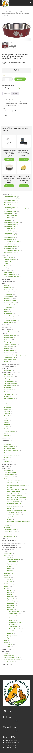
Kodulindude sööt (9, 662)
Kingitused (5, 466)
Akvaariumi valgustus (10, 231)
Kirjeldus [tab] (7, 94)
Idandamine (12, 561)
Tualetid (6, 361)
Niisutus (6, 435)
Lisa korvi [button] (9, 159)
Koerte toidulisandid (10, 300)
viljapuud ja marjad (12, 564)
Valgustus (7, 403)
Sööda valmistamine (10, 259)
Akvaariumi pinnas (9, 237)
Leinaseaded (7, 370)
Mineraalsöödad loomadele (12, 659)
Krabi (5, 418)
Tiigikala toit (10, 599)
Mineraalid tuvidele (14, 512)
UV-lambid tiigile (11, 601)
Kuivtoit (6, 433)
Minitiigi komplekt (14, 631)
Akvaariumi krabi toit (10, 224)
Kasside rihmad (8, 346)
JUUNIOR (9, 508)
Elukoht (6, 429)
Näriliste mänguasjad (10, 385)
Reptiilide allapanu (9, 431)
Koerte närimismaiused (10, 305)
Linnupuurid (7, 470)
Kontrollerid (7, 405)
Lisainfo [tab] (15, 94)
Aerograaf (7, 461)
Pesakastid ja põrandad (13, 514)
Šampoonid (7, 287)
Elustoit (6, 420)
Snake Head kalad (12, 215)
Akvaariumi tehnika (9, 200)
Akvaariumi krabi (9, 205)
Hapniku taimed (13, 613)
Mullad (6, 575)
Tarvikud (6, 266)
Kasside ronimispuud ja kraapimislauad (15, 355)
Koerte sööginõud (15, 12)
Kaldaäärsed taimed (15, 622)
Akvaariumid (7, 220)
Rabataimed (6, 538)
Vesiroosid (12, 616)
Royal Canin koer (9, 272)
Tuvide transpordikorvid (14, 506)
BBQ (5, 640)
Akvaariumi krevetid (10, 196)
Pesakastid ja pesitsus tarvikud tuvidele (18, 521)
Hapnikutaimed (7, 281)
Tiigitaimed (10, 609)
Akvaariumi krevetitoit (13, 198)
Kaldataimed (6, 438)
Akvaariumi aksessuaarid (11, 222)
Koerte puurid (8, 294)
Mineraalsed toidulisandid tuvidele (17, 485)
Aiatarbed (5, 552)
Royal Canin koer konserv (11, 276)
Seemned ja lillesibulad (13, 559)
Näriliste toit (7, 374)
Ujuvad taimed (13, 626)
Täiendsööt (7, 527)
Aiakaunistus (8, 553)
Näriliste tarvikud (9, 394)
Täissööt (6, 392)
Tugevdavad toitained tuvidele (15, 489)
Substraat (7, 413)
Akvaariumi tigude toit (13, 250)
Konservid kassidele (10, 335)
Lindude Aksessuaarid (10, 532)
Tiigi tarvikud (6, 549)
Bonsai (6, 453)
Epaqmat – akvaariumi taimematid (16, 209)
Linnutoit (6, 525)
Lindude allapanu (9, 534)
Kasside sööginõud (9, 357)
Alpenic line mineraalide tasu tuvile (17, 494)
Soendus (6, 426)
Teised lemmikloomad (9, 373)
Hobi (3, 460)
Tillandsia (7, 442)
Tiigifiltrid (9, 590)
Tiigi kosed (10, 633)
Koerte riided (8, 307)
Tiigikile (9, 638)
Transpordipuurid (9, 342)
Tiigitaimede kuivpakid (15, 611)
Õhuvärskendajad (8, 366)
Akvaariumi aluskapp (10, 211)
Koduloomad (6, 651)
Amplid (9, 579)
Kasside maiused (9, 353)
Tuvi (5, 268)
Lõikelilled (5, 368)
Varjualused (7, 409)
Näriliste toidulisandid (10, 383)
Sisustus (6, 422)
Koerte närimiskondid (10, 320)
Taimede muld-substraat (11, 450)
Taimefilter (12, 624)
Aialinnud (7, 642)
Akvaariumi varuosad (10, 246)
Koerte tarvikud (8, 292)
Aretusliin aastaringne (13, 501)
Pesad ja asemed (9, 318)
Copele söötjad (8, 257)
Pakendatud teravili (10, 655)
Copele (4, 255)
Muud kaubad (6, 329)
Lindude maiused (9, 477)
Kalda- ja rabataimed (9, 364)
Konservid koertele (9, 289)
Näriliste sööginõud (9, 398)
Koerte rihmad (8, 298)
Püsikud (9, 568)
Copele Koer (7, 261)
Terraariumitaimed (9, 416)
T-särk (6, 309)
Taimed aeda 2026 (7, 464)
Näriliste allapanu (9, 381)
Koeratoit (6, 285)
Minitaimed (7, 444)
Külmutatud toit (11, 228)
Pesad (6, 263)
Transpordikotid (8, 322)
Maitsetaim (10, 570)
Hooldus (6, 311)
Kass (3, 333)
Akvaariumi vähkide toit (14, 235)
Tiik (5, 588)
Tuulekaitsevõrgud (9, 584)
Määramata (6, 279)
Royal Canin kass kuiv (10, 274)
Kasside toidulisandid (10, 344)
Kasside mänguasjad (10, 359)
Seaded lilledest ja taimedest (12, 543)
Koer (7, 12)
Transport (7, 424)
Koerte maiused (8, 296)
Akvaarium (5, 194)
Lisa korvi (20, 79)
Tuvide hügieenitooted (13, 491)
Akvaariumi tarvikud (10, 202)
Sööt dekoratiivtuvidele (13, 480)
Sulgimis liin (10, 517)
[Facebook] (5, 711)
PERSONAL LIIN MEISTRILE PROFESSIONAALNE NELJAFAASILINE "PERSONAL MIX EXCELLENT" (18, 497)
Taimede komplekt (14, 629)
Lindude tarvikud (9, 474)
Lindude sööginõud (9, 536)
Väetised (6, 586)
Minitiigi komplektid (12, 636)
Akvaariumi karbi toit (13, 241)
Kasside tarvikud (9, 350)
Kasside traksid (8, 337)
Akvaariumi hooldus (10, 252)
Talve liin (9, 519)
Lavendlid (9, 566)
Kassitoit (6, 348)
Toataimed (5, 440)
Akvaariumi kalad (9, 213)
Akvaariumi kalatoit (10, 226)
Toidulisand (7, 387)
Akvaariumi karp (9, 239)
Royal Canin (6, 270)
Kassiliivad (7, 339)
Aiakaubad (7, 577)
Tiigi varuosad (11, 605)
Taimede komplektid (8, 545)
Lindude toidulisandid (10, 472)
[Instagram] (10, 711)
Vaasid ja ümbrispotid (10, 331)
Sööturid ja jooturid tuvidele (15, 483)
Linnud (4, 468)
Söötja (8, 646)
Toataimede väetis (9, 446)
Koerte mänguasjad (9, 316)
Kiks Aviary (5, 327)
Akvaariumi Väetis (9, 244)
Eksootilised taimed (9, 448)
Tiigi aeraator (10, 603)
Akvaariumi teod (9, 248)
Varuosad (7, 411)
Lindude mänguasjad (10, 529)
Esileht (3, 12)
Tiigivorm (9, 594)
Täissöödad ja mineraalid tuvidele (16, 510)
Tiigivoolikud (10, 607)
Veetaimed (12, 620)
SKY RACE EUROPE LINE (14, 504)
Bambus (9, 557)
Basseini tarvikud (9, 573)
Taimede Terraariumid (10, 455)
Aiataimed (7, 555)
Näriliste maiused (9, 376)
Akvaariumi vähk (9, 233)
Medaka (9, 217)
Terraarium (6, 401)
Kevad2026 (5, 325)
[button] (28, 23)
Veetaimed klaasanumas (10, 547)
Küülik (6, 653)
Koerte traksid (8, 313)
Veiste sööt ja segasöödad (11, 657)
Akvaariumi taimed (9, 207)
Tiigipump (9, 592)
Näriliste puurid (8, 379)
